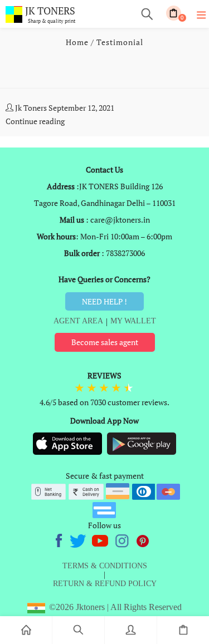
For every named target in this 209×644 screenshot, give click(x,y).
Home (77, 42)
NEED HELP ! (104, 301)
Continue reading (35, 121)
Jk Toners (31, 107)
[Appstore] (68, 442)
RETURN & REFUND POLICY (105, 583)
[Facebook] (60, 539)
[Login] (131, 630)
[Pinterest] (143, 539)
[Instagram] (123, 539)
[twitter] (79, 539)
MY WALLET (133, 321)
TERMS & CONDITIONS (104, 566)
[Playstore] (141, 442)
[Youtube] (101, 539)
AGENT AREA (78, 321)
